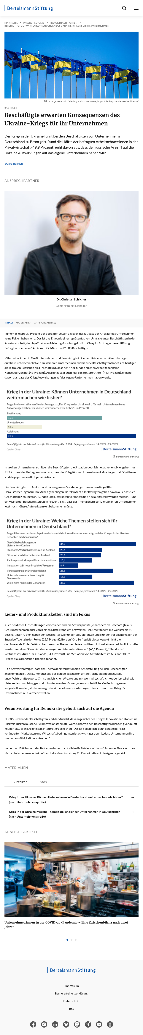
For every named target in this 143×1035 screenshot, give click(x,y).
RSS (71, 1008)
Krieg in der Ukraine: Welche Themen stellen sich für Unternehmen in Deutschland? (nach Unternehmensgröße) (64, 814)
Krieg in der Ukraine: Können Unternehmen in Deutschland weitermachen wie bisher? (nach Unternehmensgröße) (66, 799)
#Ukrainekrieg (13, 163)
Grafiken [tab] (20, 782)
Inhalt (8, 323)
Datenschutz (71, 1001)
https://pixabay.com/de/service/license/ (118, 101)
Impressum (71, 985)
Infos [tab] (43, 782)
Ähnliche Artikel (45, 323)
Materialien (23, 323)
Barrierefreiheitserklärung (71, 993)
